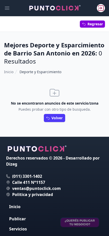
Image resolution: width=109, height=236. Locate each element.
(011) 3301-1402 (27, 176)
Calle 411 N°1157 (28, 182)
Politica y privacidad (32, 194)
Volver (57, 117)
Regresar (95, 24)
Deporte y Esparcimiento (40, 71)
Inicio (8, 71)
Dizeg (11, 164)
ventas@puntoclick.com (36, 188)
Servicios (18, 229)
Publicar (17, 219)
